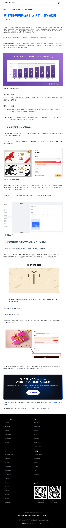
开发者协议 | (33, 515)
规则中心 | (40, 515)
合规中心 (45, 515)
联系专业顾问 (33, 393)
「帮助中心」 (57, 403)
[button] (59, 2)
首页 (4, 10)
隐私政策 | (27, 515)
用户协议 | (21, 515)
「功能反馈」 (38, 408)
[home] (9, 2)
